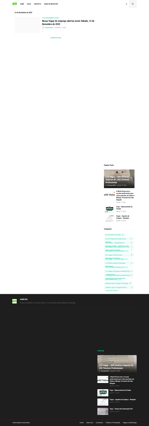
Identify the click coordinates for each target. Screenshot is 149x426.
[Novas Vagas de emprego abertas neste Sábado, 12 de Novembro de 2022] (27, 25)
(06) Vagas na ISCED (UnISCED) (116, 251)
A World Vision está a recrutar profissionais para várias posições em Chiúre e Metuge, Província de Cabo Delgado (125, 195)
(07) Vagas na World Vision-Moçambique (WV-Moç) (118, 255)
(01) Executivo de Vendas (114, 235)
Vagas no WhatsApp (130, 422)
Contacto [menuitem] (37, 4)
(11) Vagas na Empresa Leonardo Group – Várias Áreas (118, 271)
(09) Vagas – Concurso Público (116, 259)
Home (82, 422)
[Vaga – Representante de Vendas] (109, 209)
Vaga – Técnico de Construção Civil (121, 409)
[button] (126, 4)
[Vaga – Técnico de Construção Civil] (102, 411)
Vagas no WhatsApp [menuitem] (51, 4)
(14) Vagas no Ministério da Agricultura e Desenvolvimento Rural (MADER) (118, 275)
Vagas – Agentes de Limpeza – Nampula (122, 217)
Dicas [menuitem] (29, 4)
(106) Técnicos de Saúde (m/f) (116, 267)
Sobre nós (89, 422)
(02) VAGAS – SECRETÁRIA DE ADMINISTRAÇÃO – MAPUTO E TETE (118, 243)
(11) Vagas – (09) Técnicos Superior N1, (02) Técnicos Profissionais (117, 179)
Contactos (99, 422)
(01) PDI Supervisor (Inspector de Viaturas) (118, 239)
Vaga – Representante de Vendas (124, 208)
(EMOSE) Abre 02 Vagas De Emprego (118, 283)
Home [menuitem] (22, 4)
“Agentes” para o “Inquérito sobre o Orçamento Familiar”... (118, 288)
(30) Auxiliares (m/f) (113, 279)
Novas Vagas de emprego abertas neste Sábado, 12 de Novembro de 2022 (68, 22)
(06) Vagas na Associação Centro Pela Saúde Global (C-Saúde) (118, 247)
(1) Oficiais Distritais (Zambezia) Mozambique (118, 263)
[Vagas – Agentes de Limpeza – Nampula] (109, 218)
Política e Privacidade (113, 422)
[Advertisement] (119, 53)
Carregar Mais (55, 38)
